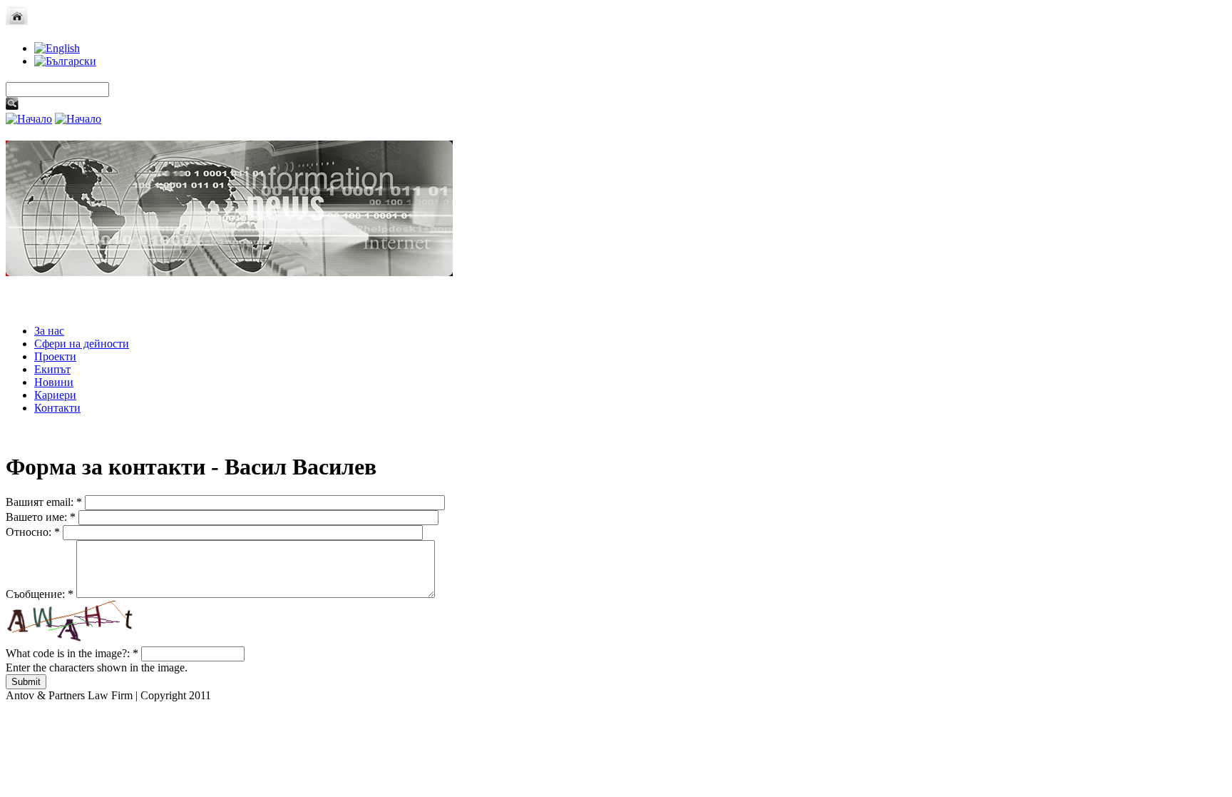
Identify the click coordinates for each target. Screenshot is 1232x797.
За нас (49, 331)
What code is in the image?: (72, 653)
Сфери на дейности (81, 343)
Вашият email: (44, 502)
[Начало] (17, 21)
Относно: (33, 532)
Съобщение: (39, 594)
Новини (53, 382)
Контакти (57, 408)
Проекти (55, 356)
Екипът (52, 369)
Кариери (55, 395)
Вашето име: (41, 517)
